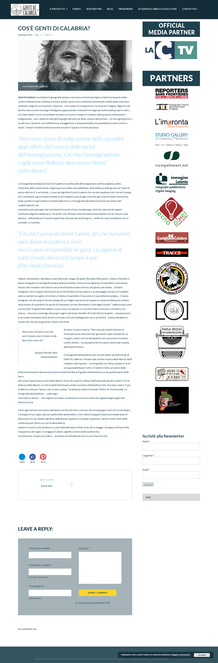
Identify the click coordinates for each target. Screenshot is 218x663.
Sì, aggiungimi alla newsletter (92, 603)
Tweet (22, 462)
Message (84, 548)
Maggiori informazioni (181, 654)
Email (146, 469)
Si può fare (46, 483)
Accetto (202, 655)
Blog (50, 34)
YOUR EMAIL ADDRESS (40, 565)
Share (32, 462)
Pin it (43, 462)
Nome (146, 441)
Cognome (148, 455)
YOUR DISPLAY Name (40, 548)
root (40, 34)
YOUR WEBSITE (36, 586)
